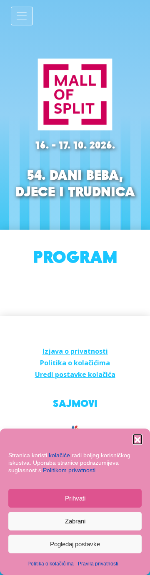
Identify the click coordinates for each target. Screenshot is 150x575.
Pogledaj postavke (75, 544)
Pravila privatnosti (98, 564)
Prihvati (75, 498)
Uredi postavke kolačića (75, 374)
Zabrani (75, 521)
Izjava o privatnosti (75, 351)
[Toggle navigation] (22, 16)
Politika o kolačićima (51, 564)
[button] (137, 439)
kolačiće (59, 455)
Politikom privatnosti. (70, 470)
